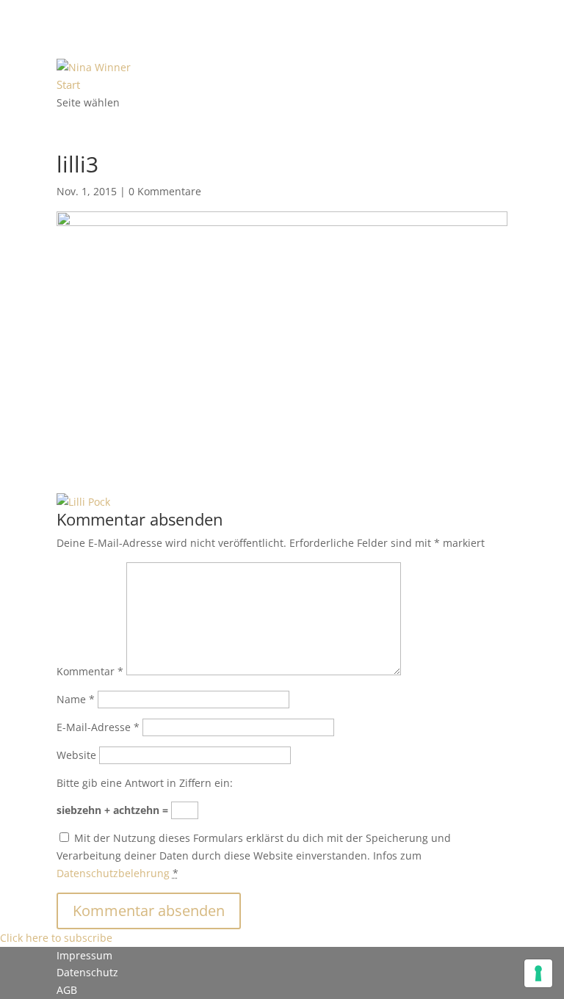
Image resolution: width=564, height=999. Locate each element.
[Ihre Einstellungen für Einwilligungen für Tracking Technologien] (538, 973)
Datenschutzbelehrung (113, 873)
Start (68, 84)
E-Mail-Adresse (98, 727)
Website (76, 755)
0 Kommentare (165, 191)
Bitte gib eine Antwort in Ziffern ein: (145, 783)
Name (76, 699)
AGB (67, 990)
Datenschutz (87, 972)
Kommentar (90, 671)
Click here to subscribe (56, 938)
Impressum (84, 955)
